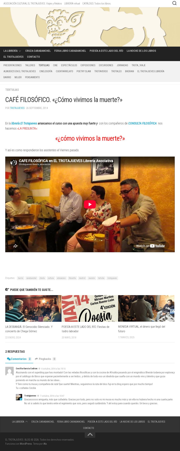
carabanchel (31, 278)
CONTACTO (33, 56)
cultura (51, 278)
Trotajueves (17, 108)
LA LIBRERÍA (11, 50)
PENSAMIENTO (32, 77)
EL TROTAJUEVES (14, 56)
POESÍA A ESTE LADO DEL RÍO (106, 50)
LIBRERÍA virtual (72, 3)
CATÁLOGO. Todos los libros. (96, 3)
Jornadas (122, 65)
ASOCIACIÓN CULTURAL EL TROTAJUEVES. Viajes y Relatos (33, 3)
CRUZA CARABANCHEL (38, 50)
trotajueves (112, 278)
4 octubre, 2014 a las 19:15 (53, 368)
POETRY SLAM (84, 71)
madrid (82, 278)
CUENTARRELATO (64, 71)
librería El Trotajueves (24, 123)
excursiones (106, 65)
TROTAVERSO (101, 71)
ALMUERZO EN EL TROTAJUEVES (20, 71)
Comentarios (20, 359)
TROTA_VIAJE (139, 65)
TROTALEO (116, 71)
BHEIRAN (129, 71)
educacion (61, 278)
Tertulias (44, 65)
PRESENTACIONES (13, 65)
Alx (45, 443)
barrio (20, 278)
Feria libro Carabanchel (70, 50)
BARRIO (7, 77)
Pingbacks (47, 359)
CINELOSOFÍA (45, 71)
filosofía (72, 278)
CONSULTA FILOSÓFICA (142, 123)
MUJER (18, 77)
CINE (55, 65)
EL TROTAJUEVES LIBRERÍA (150, 71)
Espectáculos (69, 65)
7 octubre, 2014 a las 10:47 (52, 395)
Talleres (30, 65)
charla (42, 278)
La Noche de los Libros (141, 50)
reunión (92, 278)
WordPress (26, 443)
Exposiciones (88, 65)
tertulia (101, 278)
